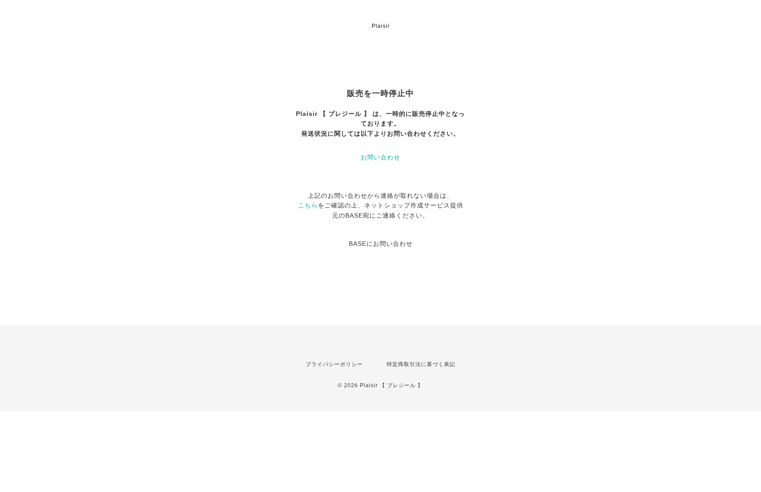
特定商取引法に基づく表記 (421, 364)
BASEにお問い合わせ (381, 243)
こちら (308, 205)
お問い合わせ (380, 157)
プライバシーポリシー (334, 364)
